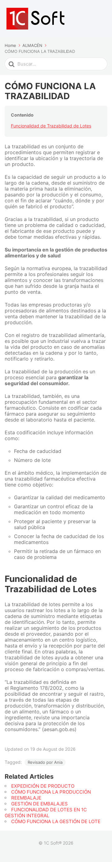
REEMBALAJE (26, 798)
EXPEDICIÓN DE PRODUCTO (42, 786)
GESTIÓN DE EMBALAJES (39, 804)
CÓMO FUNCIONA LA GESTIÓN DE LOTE (55, 821)
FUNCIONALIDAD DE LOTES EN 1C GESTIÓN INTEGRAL (46, 812)
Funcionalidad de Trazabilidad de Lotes (51, 125)
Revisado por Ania (45, 762)
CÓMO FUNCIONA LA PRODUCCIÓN (51, 792)
